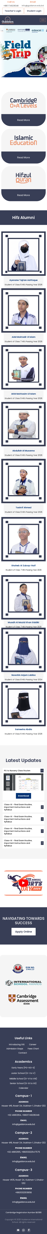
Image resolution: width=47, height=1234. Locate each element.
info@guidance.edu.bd (33, 5)
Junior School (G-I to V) (23, 1073)
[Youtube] (18, 1230)
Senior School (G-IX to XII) (23, 1083)
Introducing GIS (17, 1044)
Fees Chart (33, 1048)
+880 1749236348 (11, 5)
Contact (22, 1052)
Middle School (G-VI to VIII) (23, 1078)
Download (23, 795)
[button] (23, 883)
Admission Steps (14, 1048)
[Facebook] (29, 1230)
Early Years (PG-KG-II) (23, 1067)
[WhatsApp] (23, 1230)
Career (32, 1044)
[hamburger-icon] (43, 20)
